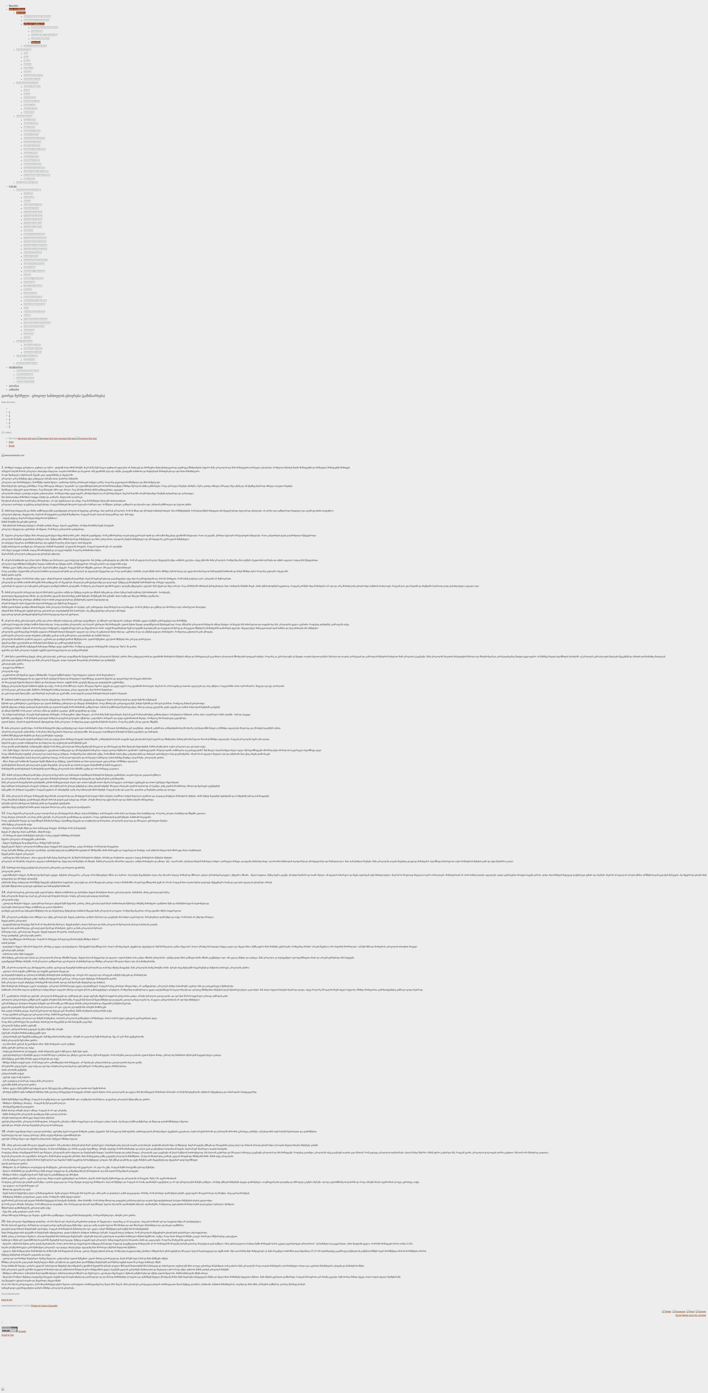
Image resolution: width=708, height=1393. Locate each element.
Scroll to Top (7, 1335)
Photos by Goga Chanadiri (44, 1305)
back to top (6, 1300)
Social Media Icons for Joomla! (690, 1315)
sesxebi (22, 1331)
